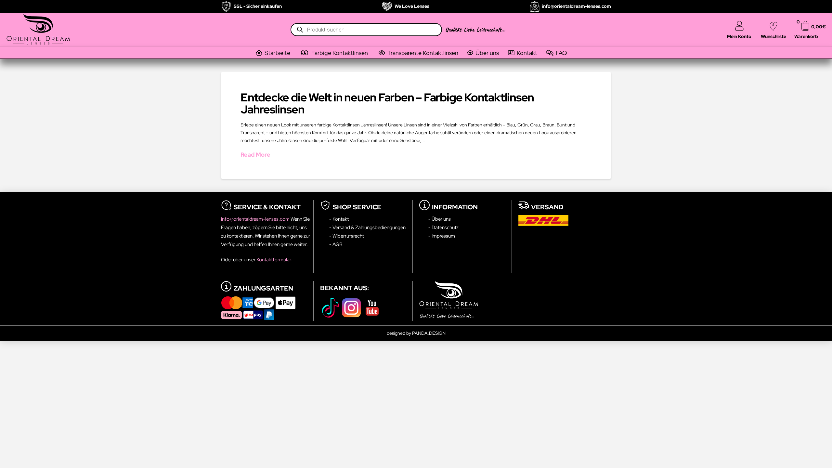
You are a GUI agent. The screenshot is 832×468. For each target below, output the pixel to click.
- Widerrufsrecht (346, 235)
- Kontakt (339, 218)
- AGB (336, 244)
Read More (255, 154)
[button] (339, 53)
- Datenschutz (443, 227)
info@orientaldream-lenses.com (256, 218)
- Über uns (439, 218)
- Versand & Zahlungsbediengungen (367, 227)
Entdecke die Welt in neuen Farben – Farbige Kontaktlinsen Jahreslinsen (387, 103)
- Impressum (441, 235)
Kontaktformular (273, 259)
